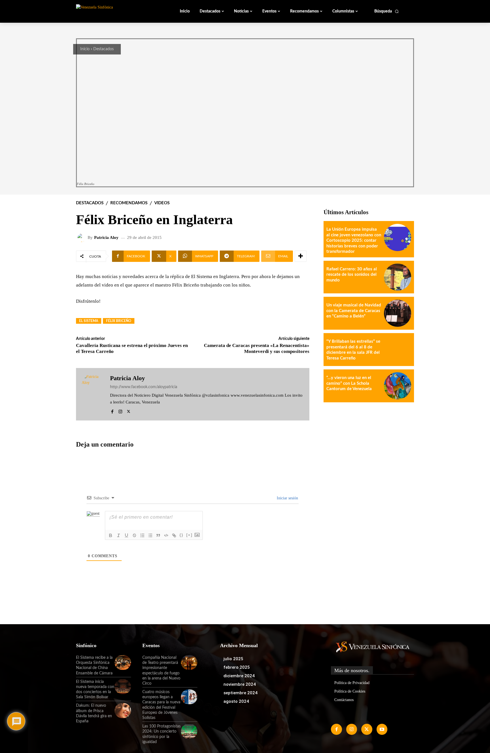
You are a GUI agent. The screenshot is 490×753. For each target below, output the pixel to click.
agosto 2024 (236, 701)
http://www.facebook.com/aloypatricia (143, 387)
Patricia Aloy (106, 237)
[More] (301, 256)
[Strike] (134, 535)
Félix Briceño (118, 321)
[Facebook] (112, 411)
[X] (128, 411)
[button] (386, 11)
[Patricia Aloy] (82, 238)
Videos (162, 203)
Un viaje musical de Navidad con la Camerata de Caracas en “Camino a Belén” (353, 310)
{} (181, 535)
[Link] (174, 535)
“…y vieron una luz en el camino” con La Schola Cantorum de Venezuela (349, 383)
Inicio (85, 49)
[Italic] (118, 535)
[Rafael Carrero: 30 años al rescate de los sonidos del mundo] (397, 277)
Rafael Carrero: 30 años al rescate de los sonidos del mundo (351, 274)
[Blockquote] (158, 535)
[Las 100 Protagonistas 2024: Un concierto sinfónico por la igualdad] (189, 731)
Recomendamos (128, 203)
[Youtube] (382, 729)
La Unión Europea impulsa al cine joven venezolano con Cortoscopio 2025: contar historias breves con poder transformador (353, 240)
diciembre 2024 (239, 675)
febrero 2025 (236, 667)
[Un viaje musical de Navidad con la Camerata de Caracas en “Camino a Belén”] (397, 313)
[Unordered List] (150, 535)
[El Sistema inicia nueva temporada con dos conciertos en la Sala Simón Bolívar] (123, 686)
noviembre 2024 (239, 684)
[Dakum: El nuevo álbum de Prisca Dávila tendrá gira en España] (123, 710)
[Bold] (111, 535)
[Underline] (126, 535)
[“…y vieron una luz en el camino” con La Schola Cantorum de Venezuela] (397, 385)
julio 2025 (233, 658)
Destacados (103, 49)
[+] (189, 535)
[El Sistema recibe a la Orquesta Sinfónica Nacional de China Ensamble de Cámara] (123, 662)
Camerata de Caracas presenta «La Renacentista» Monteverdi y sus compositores (256, 348)
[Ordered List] (142, 535)
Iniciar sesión (287, 498)
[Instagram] (120, 411)
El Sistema (88, 321)
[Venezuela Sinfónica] (114, 11)
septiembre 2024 (240, 692)
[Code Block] (166, 535)
